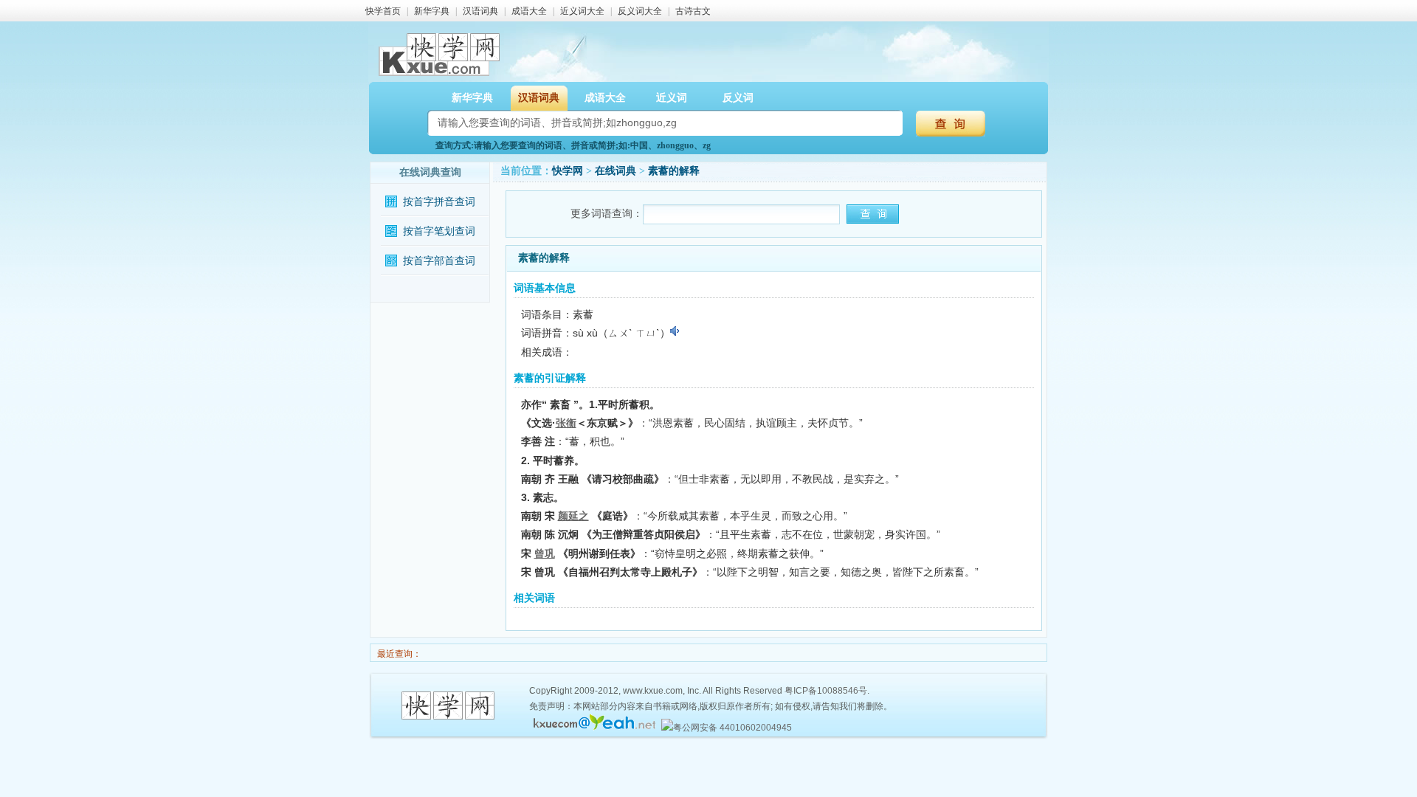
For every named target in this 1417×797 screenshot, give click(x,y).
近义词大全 (582, 11)
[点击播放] (675, 331)
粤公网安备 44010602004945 (732, 727)
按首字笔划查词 (439, 231)
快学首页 (383, 11)
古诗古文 (693, 11)
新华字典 (431, 11)
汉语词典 (480, 11)
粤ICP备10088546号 (826, 691)
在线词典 (615, 170)
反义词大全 (640, 11)
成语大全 (529, 11)
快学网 (567, 170)
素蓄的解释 (674, 170)
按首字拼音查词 (439, 201)
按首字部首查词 (439, 260)
